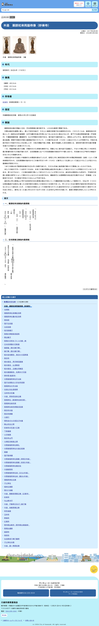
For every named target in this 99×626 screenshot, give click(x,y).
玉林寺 (6, 514)
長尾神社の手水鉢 (11, 386)
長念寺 (6, 358)
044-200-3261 (11, 611)
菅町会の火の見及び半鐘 (13, 421)
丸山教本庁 (8, 500)
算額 (6, 452)
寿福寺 (6, 518)
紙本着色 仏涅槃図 (12, 365)
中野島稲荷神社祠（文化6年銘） (16, 473)
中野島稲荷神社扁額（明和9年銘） (17, 459)
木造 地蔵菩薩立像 (12, 507)
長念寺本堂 (8, 410)
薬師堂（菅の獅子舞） (12, 348)
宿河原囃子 (8, 330)
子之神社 (7, 483)
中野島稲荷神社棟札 (12, 445)
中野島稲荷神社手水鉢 (12, 379)
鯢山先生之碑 (9, 424)
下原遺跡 (7, 431)
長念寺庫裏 (8, 414)
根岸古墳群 (8, 487)
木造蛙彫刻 (8, 469)
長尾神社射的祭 (10, 403)
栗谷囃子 (7, 337)
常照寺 (6, 535)
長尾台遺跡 (8, 528)
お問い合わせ (29, 620)
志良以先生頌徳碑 (11, 389)
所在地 (4, 615)
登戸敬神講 (8, 455)
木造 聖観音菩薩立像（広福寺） (17, 493)
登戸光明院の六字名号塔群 (14, 382)
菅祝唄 (6, 320)
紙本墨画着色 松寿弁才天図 (15, 372)
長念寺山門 (8, 438)
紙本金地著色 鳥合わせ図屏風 (16, 355)
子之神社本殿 (9, 542)
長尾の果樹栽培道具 (12, 334)
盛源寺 (6, 532)
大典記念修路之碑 (11, 441)
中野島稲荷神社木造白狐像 (14, 448)
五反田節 (7, 327)
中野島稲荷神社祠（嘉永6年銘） (16, 476)
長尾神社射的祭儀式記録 (13, 407)
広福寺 (6, 521)
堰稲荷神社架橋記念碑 (12, 313)
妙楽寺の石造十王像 (12, 427)
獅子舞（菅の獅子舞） (12, 351)
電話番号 (26, 593)
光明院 (6, 309)
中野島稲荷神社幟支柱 (12, 466)
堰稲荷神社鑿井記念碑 (12, 316)
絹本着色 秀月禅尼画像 (13, 361)
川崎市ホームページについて (12, 620)
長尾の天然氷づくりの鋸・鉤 (15, 341)
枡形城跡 (7, 511)
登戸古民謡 (8, 323)
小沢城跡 (7, 434)
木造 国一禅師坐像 (12, 546)
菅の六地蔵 (8, 490)
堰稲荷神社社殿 (10, 480)
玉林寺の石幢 (9, 393)
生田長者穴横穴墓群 (12, 539)
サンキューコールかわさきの (73, 593)
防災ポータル (79, 4)
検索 (95, 10)
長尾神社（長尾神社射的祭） (15, 400)
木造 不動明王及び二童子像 (15, 504)
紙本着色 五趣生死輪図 (13, 368)
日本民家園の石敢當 (12, 344)
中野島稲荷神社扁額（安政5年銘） (17, 462)
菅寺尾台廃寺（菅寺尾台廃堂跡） (17, 525)
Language (88, 5)
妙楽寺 (5, 102)
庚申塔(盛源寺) (10, 375)
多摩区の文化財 (10, 302)
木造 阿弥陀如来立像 (12, 396)
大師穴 (6, 417)
